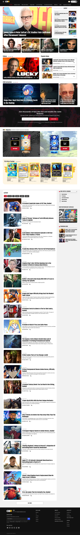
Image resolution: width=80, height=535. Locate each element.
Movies (37, 512)
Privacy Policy (53, 122)
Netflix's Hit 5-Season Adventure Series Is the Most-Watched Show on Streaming (64, 74)
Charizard (31, 177)
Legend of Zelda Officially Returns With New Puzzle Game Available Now (64, 67)
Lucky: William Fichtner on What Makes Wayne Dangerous (18, 77)
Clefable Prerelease (67, 178)
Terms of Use (47, 122)
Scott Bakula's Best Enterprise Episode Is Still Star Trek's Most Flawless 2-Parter (61, 27)
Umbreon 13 (54, 177)
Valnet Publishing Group (21, 511)
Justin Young (25, 390)
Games (37, 519)
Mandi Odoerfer (26, 495)
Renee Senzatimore (57, 63)
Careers (68, 514)
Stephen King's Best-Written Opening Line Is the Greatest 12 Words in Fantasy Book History (36, 264)
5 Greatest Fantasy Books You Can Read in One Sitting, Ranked (38, 385)
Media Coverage (58, 519)
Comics (37, 515)
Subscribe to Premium (59, 521)
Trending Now (64, 226)
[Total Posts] (74, 62)
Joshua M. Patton (26, 239)
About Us (56, 515)
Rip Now (15, 149)
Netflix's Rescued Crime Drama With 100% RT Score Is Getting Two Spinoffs (38, 280)
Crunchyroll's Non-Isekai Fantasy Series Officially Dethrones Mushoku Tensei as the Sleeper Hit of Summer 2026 (63, 60)
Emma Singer (56, 70)
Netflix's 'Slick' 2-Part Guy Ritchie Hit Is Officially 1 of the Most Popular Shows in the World (71, 230)
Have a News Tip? (70, 517)
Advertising (69, 515)
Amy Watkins (25, 466)
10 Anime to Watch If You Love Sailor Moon (34, 325)
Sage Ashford (25, 359)
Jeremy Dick (25, 223)
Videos (37, 521)
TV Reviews (64, 196)
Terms (68, 522)
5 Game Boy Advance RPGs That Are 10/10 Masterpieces (60, 33)
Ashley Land (25, 421)
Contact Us (69, 512)
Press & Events (57, 517)
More (74, 36)
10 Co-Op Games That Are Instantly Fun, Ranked (36, 492)
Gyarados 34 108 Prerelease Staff (14, 177)
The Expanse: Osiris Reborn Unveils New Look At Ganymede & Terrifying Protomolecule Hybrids (36, 340)
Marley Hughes (26, 481)
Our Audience (57, 514)
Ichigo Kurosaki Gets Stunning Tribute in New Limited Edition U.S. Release (71, 240)
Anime (37, 517)
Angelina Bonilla (26, 253)
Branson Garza (26, 375)
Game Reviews (64, 201)
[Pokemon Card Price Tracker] (69, 2)
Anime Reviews (64, 199)
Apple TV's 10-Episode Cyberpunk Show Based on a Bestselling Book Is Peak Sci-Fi (37, 461)
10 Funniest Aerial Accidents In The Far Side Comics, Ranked (37, 309)
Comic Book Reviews (65, 198)
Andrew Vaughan (26, 405)
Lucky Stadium (21, 178)
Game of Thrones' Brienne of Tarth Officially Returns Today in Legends (61, 21)
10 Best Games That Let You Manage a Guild (35, 355)
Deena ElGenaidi (56, 77)
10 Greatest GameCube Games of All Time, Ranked (61, 14)
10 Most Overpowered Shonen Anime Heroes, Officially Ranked (38, 370)
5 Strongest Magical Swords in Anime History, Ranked (38, 431)
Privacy (68, 524)
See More (9, 56)
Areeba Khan (25, 329)
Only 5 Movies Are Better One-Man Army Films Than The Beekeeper (38, 416)
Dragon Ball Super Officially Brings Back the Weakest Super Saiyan (38, 294)
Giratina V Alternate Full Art (46, 178)
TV (36, 514)
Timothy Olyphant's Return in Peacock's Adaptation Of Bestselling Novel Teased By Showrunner (38, 447)
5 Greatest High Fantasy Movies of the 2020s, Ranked (71, 235)
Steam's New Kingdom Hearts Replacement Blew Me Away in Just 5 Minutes (37, 476)
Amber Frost (25, 269)
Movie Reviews (64, 194)
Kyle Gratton (25, 345)
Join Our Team (57, 512)
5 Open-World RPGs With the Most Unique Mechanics (37, 401)
